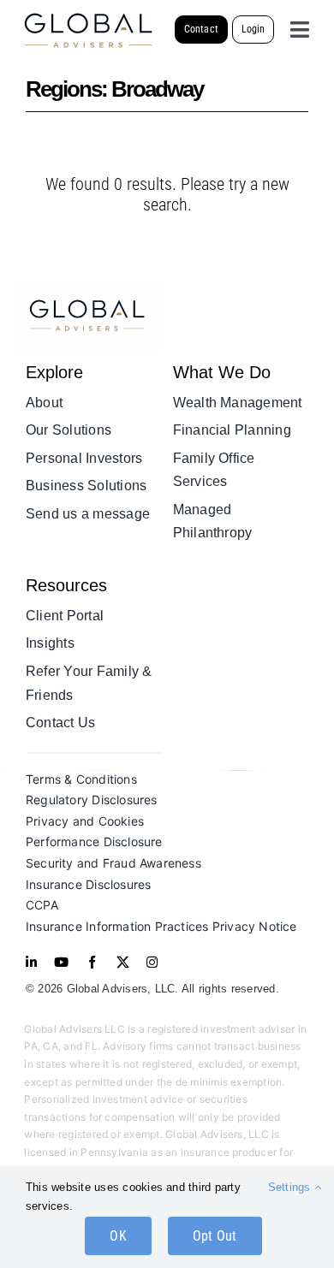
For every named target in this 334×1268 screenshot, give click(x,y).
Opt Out (215, 1236)
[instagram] (152, 962)
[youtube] (61, 962)
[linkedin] (31, 962)
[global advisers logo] (86, 284)
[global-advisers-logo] (88, 19)
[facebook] (92, 962)
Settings (291, 1187)
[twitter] (122, 962)
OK (118, 1236)
